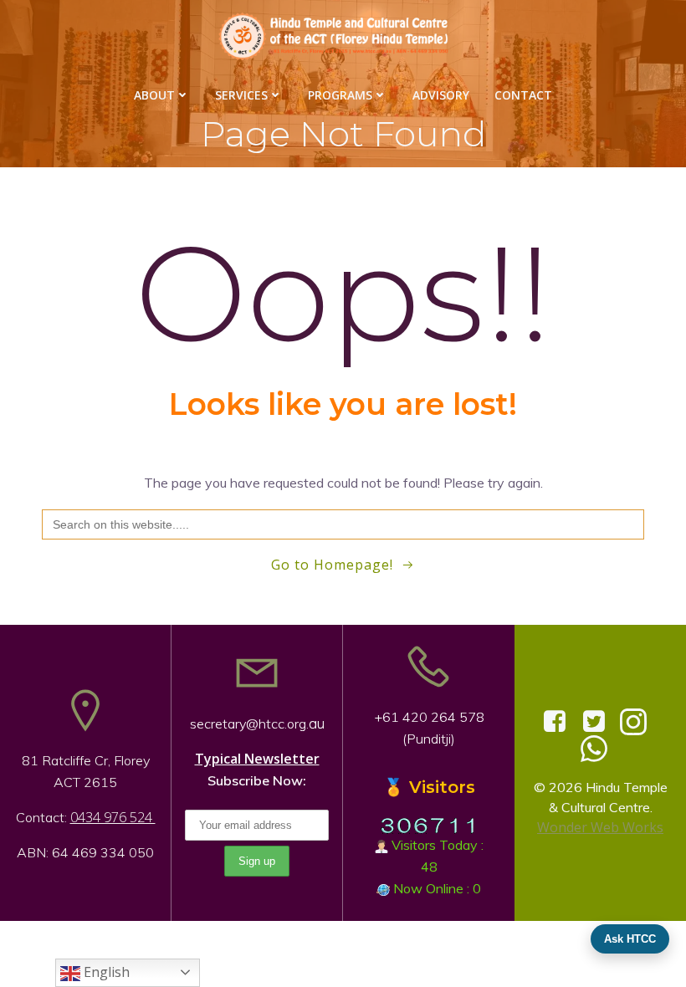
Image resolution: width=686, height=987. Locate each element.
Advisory (440, 95)
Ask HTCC (630, 939)
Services (241, 95)
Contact (523, 95)
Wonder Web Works (600, 827)
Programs (340, 95)
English (105, 972)
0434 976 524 (113, 817)
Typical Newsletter (257, 758)
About (154, 95)
